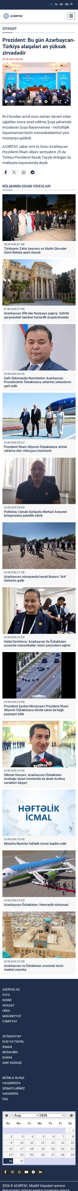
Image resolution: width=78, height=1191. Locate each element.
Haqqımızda (11, 1083)
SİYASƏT (9, 28)
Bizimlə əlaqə (13, 1078)
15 (72, 1142)
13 (52, 1142)
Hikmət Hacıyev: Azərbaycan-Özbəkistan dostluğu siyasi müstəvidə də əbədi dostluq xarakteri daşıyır (34, 778)
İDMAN (7, 1047)
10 (21, 1142)
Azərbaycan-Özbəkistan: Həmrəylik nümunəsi (36, 905)
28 (62, 1154)
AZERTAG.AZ (11, 989)
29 (72, 1154)
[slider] (14, 101)
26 (42, 1154)
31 (21, 1161)
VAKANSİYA (10, 1093)
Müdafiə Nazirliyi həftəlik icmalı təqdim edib (35, 844)
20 (52, 1148)
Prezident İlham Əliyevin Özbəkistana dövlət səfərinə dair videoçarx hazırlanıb (35, 449)
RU (56, 4)
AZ (51, 4)
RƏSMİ (6, 1000)
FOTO (6, 995)
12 (42, 1142)
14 (62, 1142)
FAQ (5, 1099)
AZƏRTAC (10, 146)
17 (21, 1148)
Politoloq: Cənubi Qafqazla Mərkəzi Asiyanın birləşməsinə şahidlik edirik (35, 513)
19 (42, 1148)
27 (52, 1154)
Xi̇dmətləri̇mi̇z (13, 1088)
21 (62, 1148)
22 (72, 1148)
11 (31, 1142)
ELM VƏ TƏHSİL (13, 1041)
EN (61, 4)
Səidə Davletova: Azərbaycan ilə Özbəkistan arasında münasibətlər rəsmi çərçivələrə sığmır (37, 643)
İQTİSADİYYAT (11, 1036)
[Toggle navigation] (70, 16)
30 (10, 1161)
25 (31, 1154)
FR (71, 4)
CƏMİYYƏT (9, 1021)
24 (21, 1154)
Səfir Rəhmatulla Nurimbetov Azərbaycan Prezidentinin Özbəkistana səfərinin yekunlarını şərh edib (37, 382)
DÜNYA (7, 1057)
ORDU (6, 1011)
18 (31, 1148)
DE (66, 4)
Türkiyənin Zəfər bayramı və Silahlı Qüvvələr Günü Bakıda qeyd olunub (35, 250)
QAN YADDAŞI (12, 1063)
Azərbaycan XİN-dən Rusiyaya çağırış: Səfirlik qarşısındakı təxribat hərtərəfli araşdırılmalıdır (36, 315)
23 (10, 1154)
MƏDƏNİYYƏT (11, 1016)
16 (10, 1148)
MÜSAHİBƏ (10, 1052)
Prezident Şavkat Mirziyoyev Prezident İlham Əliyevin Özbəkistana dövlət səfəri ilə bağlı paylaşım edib (36, 710)
